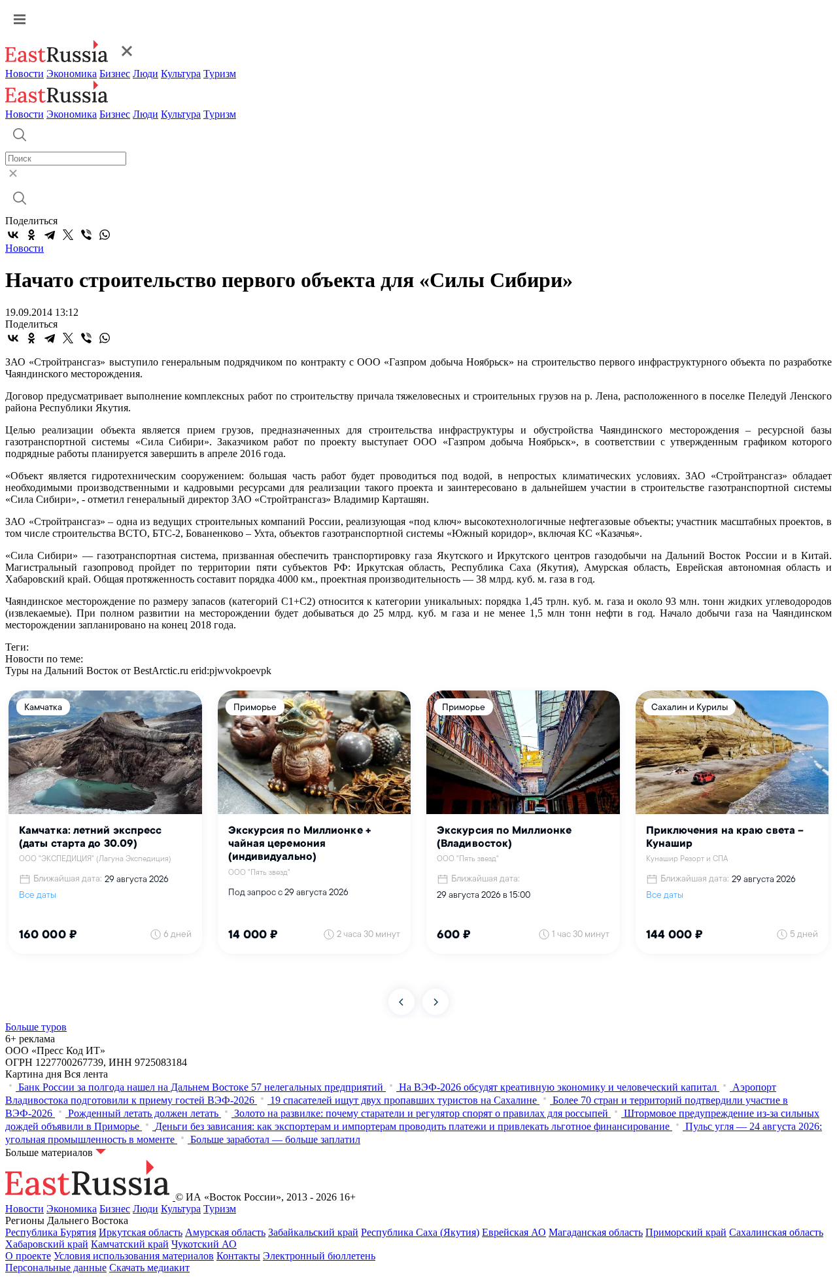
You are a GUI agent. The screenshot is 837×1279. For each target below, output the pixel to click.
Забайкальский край (313, 1232)
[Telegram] (50, 235)
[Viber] (86, 235)
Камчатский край (130, 1244)
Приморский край (685, 1232)
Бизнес (114, 73)
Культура (181, 73)
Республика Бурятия (50, 1232)
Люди (145, 73)
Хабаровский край (46, 1244)
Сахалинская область (776, 1232)
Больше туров (36, 1026)
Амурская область (225, 1232)
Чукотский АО (204, 1244)
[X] (68, 235)
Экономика (71, 73)
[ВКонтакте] (13, 235)
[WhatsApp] (104, 235)
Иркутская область (140, 1232)
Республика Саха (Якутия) (420, 1232)
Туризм (219, 73)
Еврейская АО (514, 1232)
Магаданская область (596, 1232)
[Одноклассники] (31, 235)
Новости (24, 73)
